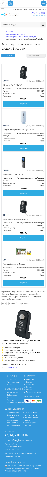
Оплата (29, 382)
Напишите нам (12, 392)
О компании (11, 380)
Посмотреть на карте (13, 456)
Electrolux (12, 304)
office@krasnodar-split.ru (23, 440)
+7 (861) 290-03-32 (38, 13)
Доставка (30, 380)
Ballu (4, 304)
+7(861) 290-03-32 (16, 435)
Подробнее (23, 104)
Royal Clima (24, 304)
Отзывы (29, 387)
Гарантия (30, 385)
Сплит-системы (13, 415)
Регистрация (32, 9)
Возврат (29, 390)
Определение (17, 9)
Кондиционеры (13, 412)
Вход (25, 9)
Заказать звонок (39, 16)
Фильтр (10, 56)
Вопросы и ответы (33, 392)
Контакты (42, 9)
